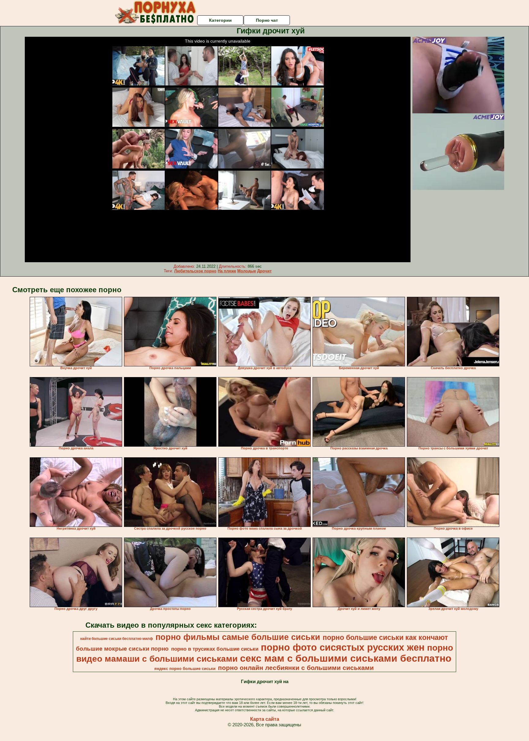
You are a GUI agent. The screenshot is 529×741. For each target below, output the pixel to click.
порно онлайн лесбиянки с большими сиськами (296, 667)
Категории (220, 20)
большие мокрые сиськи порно (122, 648)
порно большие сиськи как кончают (385, 637)
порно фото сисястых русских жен (343, 647)
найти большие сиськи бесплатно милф (116, 639)
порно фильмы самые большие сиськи (238, 637)
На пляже (227, 271)
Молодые (246, 271)
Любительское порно (195, 271)
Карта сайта (264, 719)
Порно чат (267, 20)
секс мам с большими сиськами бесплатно (346, 658)
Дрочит (264, 271)
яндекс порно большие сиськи (185, 668)
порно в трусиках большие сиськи (214, 649)
